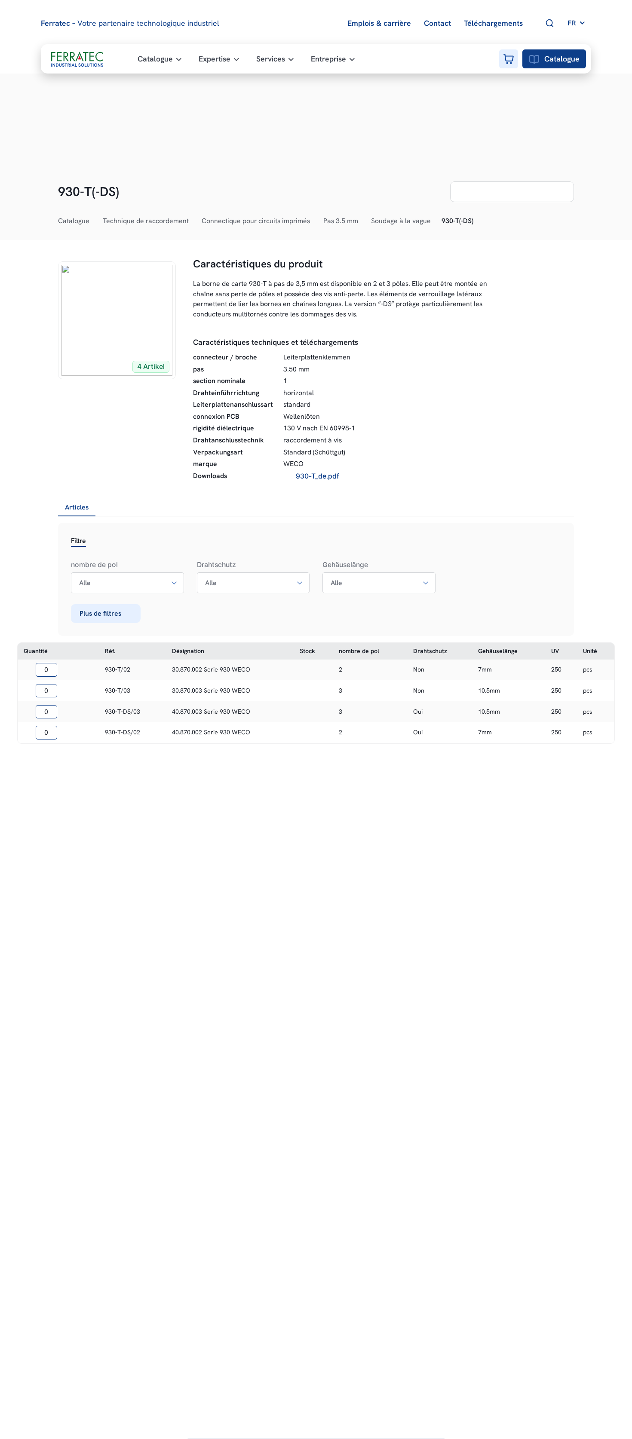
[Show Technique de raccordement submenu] (193, 221)
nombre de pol (94, 565)
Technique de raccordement (146, 220)
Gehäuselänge (345, 565)
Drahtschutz (216, 565)
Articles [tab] (77, 507)
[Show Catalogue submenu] (94, 221)
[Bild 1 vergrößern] (117, 320)
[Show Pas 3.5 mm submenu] (363, 221)
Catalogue (562, 59)
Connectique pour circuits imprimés (256, 220)
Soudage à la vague (401, 220)
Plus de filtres (100, 613)
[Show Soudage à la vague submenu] (435, 221)
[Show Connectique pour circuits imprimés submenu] (314, 221)
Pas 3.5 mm (340, 220)
